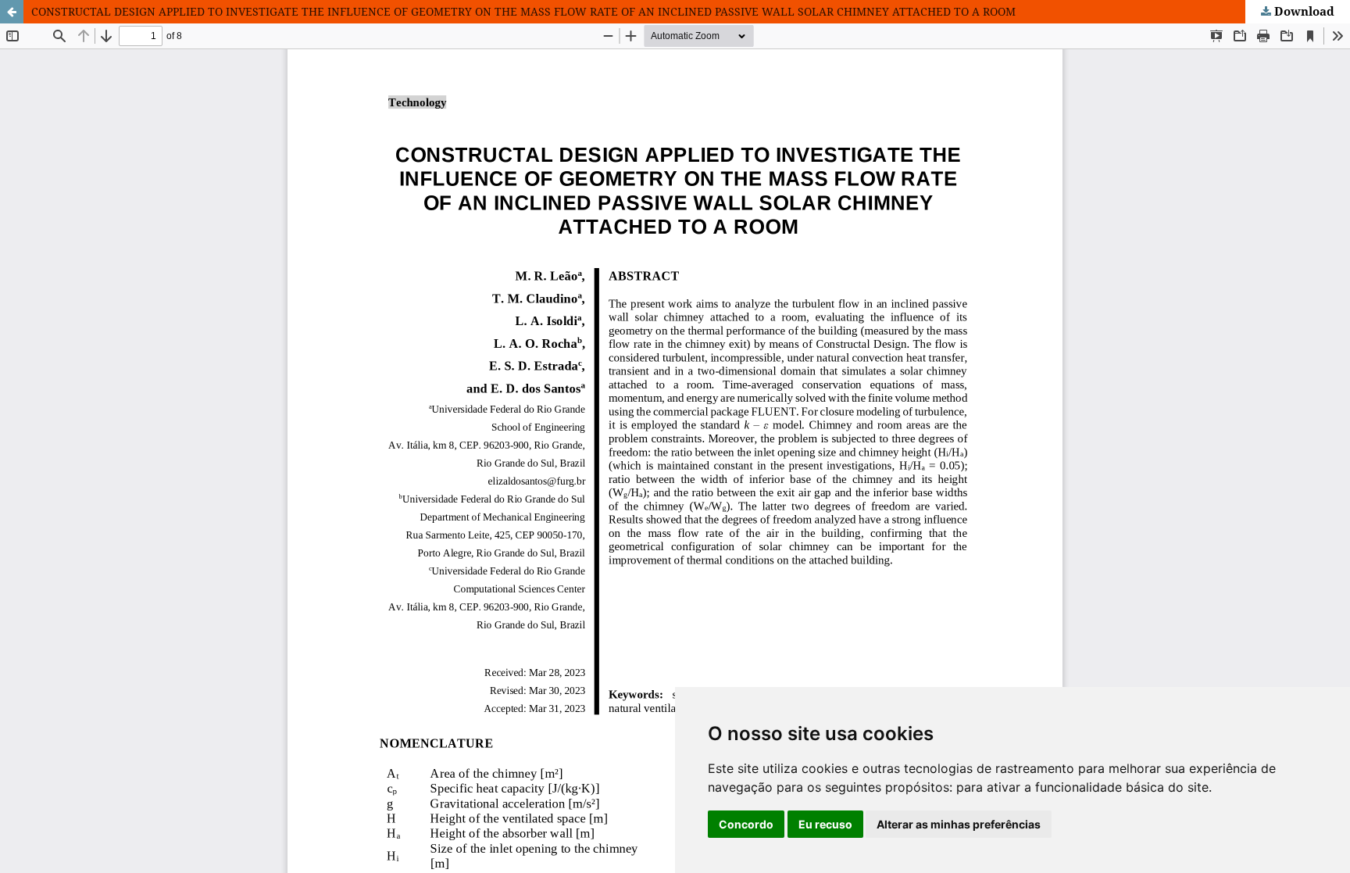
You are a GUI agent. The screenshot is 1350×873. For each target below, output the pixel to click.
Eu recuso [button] (825, 824)
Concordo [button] (746, 824)
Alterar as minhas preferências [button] (959, 824)
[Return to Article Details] (11, 11)
